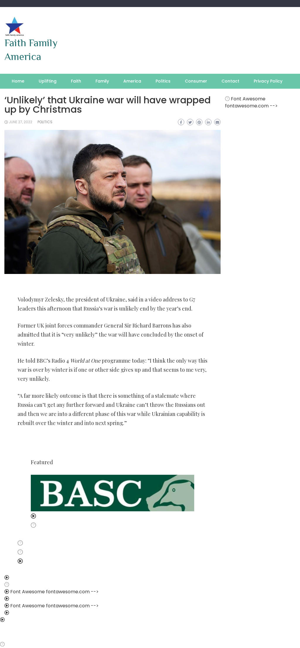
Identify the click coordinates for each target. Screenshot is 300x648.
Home (18, 81)
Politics (163, 81)
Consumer (196, 81)
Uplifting (48, 81)
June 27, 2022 (20, 121)
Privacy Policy (268, 81)
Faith (76, 81)
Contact (230, 81)
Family (102, 81)
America (132, 81)
